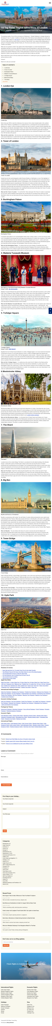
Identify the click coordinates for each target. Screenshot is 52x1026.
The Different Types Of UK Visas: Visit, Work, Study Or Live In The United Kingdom (22, 672)
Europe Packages (5, 1008)
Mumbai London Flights (38, 725)
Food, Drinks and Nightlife (9, 858)
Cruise (4, 848)
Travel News (6, 871)
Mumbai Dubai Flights (38, 723)
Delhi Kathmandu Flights (26, 725)
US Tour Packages (16, 693)
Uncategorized (6, 877)
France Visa (30, 685)
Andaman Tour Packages (15, 703)
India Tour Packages (6, 701)
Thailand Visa (25, 684)
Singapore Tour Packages (18, 692)
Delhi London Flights (15, 725)
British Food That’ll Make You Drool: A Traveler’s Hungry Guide (20, 739)
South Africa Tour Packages (43, 693)
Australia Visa (14, 685)
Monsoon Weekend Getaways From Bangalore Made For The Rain (19, 925)
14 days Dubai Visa (14, 682)
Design (4, 850)
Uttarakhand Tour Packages (40, 703)
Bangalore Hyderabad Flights (8, 717)
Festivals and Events (8, 855)
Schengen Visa (30, 1012)
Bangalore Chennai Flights (30, 715)
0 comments (30, 968)
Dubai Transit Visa (44, 682)
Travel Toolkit (34, 30)
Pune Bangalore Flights (6, 715)
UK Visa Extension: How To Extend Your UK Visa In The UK (16, 675)
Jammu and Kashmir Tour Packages (9, 704)
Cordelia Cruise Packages (7, 696)
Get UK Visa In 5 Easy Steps (9, 678)
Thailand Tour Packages (30, 692)
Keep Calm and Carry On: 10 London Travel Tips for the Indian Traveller (19, 670)
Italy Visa (36, 685)
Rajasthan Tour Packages (27, 703)
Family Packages (40, 709)
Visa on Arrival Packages (29, 709)
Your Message (6, 814)
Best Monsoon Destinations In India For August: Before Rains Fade (19, 903)
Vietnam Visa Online (26, 687)
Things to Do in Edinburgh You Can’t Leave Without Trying (19, 743)
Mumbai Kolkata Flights (33, 717)
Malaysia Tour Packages (43, 692)
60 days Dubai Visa (34, 682)
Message (3, 756)
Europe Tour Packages (6, 695)
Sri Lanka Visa (32, 684)
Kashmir (3, 1009)
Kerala (2, 1012)
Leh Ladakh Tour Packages (39, 701)
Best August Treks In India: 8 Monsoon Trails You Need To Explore (19, 895)
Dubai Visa (29, 1004)
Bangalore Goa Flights (10, 719)
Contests (5, 847)
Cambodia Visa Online (15, 687)
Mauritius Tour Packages (28, 695)
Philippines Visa (5, 687)
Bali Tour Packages (17, 695)
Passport (5, 866)
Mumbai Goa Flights (21, 719)
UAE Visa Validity (7, 876)
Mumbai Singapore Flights (16, 726)
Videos (4, 879)
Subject (4, 809)
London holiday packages (33, 415)
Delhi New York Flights (28, 726)
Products (5, 868)
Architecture (5, 843)
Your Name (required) (8, 799)
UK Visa (43, 684)
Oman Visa (34, 687)
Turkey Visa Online (43, 685)
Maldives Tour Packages (41, 695)
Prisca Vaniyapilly (10, 30)
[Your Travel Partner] (5, 3)
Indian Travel (6, 863)
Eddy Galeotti (12, 349)
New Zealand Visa (22, 685)
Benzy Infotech (10, 1022)
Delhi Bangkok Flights (16, 723)
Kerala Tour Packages (27, 701)
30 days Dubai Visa (24, 682)
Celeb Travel (6, 845)
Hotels (4, 861)
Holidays (5, 859)
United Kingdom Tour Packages (29, 693)
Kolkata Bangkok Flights (40, 726)
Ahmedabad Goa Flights (21, 717)
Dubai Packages (5, 1004)
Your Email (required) (8, 804)
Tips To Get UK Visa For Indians (10, 676)
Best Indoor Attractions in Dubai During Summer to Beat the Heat (19, 918)
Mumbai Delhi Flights (42, 715)
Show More (5, 81)
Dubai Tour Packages (6, 692)
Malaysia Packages (5, 1006)
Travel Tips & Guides (7, 872)
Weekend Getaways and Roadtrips (11, 882)
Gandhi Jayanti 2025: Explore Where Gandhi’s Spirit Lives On (20, 741)
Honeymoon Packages (6, 709)
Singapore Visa (10, 684)
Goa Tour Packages (16, 701)
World (40, 30)
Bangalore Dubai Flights (6, 996)
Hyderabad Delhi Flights (32, 996)
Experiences (27, 30)
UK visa (16, 39)
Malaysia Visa (18, 684)
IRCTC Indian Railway (8, 864)
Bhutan (2, 1011)
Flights (4, 856)
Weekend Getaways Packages (14, 711)
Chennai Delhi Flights (18, 715)
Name (2, 770)
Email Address (4, 776)
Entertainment (6, 851)
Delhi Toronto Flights (27, 723)
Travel (4, 869)
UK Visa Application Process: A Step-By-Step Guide (15, 673)
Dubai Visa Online (5, 682)
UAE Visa (3, 684)
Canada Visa (7, 685)
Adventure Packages (17, 709)
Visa (4, 881)
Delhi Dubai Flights (5, 723)
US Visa (39, 684)
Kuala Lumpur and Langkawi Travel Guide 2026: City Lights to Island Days (21, 910)
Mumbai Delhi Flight (31, 989)
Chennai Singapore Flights (7, 994)
